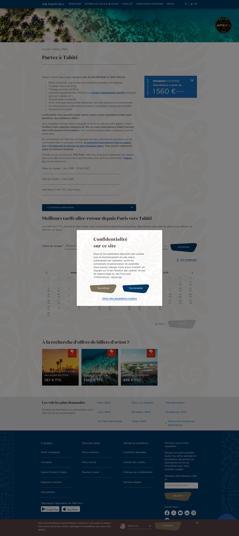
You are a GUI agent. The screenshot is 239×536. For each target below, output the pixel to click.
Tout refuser (103, 288)
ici (120, 277)
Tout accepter (136, 288)
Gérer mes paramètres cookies (119, 299)
